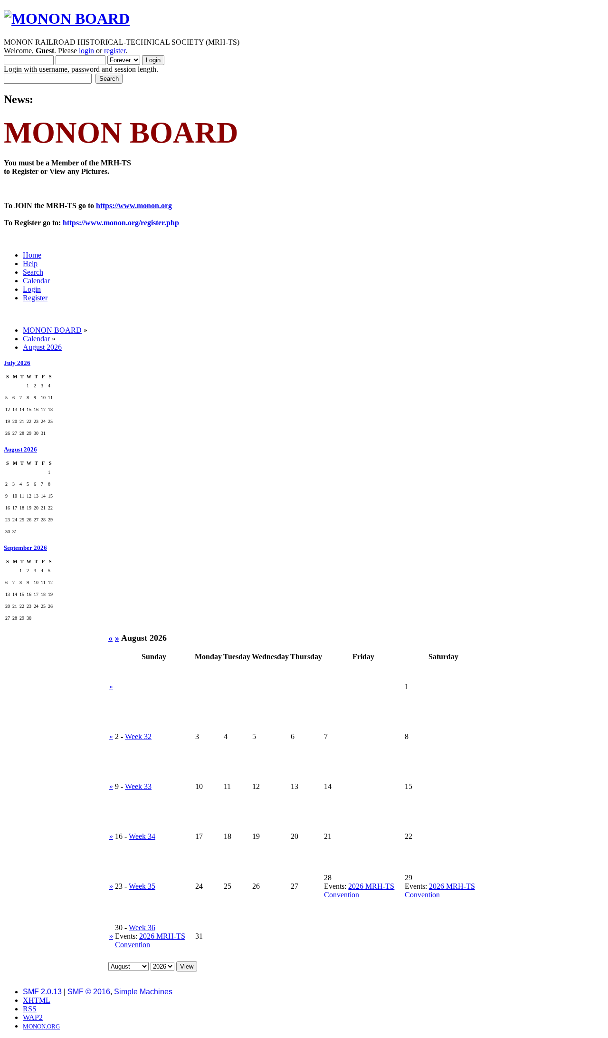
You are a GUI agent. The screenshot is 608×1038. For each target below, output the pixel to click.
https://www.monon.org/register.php (121, 223)
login (86, 51)
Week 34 (142, 836)
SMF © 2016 (88, 992)
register (114, 51)
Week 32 (138, 736)
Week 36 (142, 927)
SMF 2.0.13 (42, 992)
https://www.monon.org (134, 206)
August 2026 (20, 449)
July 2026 (17, 362)
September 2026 (25, 547)
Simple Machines (143, 992)
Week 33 (138, 786)
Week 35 (142, 886)
